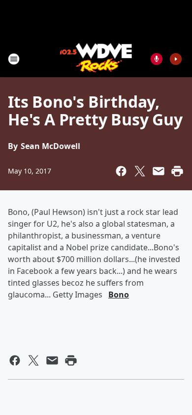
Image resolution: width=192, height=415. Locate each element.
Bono (118, 294)
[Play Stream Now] (176, 59)
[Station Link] (96, 59)
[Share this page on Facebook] (121, 171)
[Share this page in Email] (158, 171)
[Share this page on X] (140, 171)
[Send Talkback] (156, 59)
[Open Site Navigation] (14, 59)
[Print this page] (177, 171)
